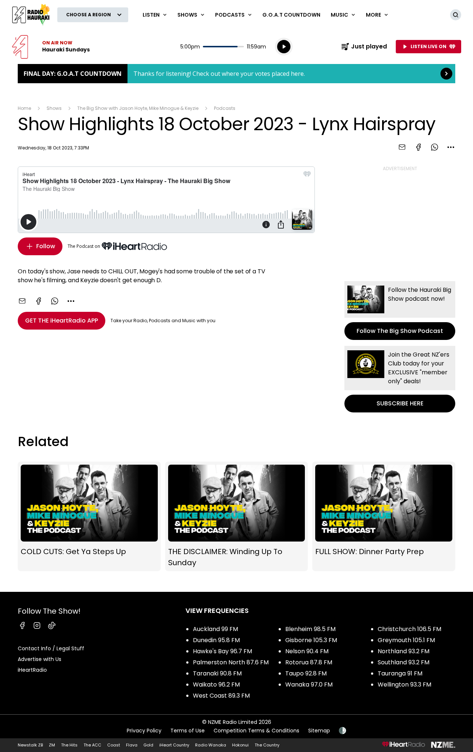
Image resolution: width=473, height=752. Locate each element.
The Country (267, 745)
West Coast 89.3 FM (221, 695)
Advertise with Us (39, 659)
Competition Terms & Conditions (256, 730)
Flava (131, 745)
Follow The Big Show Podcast (399, 310)
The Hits (69, 745)
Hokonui (240, 745)
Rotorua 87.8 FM (308, 662)
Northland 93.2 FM (403, 651)
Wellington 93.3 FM (404, 684)
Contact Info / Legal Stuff (51, 648)
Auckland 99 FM (215, 629)
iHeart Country (174, 745)
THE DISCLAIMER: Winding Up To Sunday (236, 516)
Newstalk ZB (30, 745)
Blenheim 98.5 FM (310, 629)
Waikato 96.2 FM (216, 684)
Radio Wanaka (210, 745)
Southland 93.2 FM (403, 662)
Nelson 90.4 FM (307, 651)
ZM (52, 745)
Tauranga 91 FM (400, 673)
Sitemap (319, 730)
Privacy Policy (144, 730)
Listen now (51, 47)
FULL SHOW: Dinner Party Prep (383, 516)
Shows (54, 108)
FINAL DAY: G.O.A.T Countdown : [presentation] (236, 73)
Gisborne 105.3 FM (311, 640)
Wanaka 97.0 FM (309, 684)
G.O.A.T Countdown (291, 14)
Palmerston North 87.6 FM (231, 662)
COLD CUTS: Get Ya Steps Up (89, 516)
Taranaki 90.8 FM (217, 673)
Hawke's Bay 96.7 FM (222, 651)
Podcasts (224, 108)
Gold (148, 745)
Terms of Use (187, 730)
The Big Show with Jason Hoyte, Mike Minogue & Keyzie (137, 108)
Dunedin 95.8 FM (216, 640)
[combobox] (450, 147)
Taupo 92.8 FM (306, 673)
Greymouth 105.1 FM (406, 640)
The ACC (92, 745)
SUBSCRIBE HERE (399, 379)
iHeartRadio (32, 670)
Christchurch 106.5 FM (409, 629)
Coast (113, 745)
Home (24, 108)
